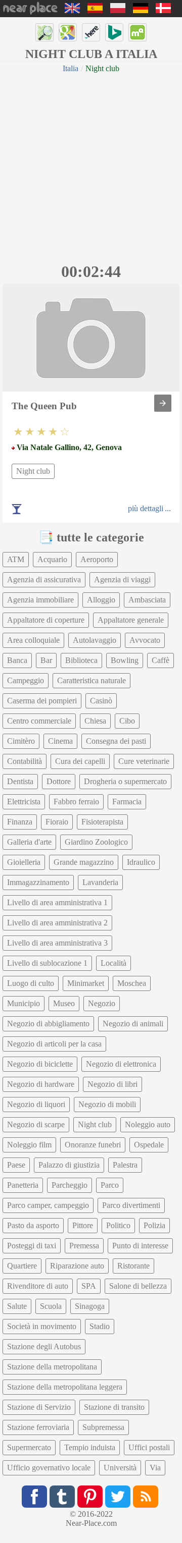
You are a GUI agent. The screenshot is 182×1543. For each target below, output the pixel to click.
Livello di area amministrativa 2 (57, 922)
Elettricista (23, 801)
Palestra (125, 1165)
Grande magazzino (84, 862)
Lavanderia (100, 882)
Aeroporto (96, 559)
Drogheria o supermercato (125, 781)
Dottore (59, 781)
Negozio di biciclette (40, 1064)
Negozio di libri (112, 1084)
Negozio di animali (133, 1023)
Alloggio (101, 599)
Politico (118, 1225)
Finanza (19, 821)
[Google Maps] (68, 32)
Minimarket (85, 983)
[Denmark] (163, 10)
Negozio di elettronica (121, 1064)
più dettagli (145, 508)
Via (155, 1467)
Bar (46, 660)
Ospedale (149, 1144)
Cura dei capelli (80, 761)
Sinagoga (90, 1306)
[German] (140, 10)
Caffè (160, 660)
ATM (15, 559)
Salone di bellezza (138, 1286)
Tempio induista (89, 1447)
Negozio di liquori (36, 1104)
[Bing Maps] (114, 32)
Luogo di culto (30, 983)
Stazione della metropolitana (52, 1366)
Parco (110, 1185)
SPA (88, 1286)
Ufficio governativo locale (48, 1467)
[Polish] (117, 10)
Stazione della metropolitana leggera (64, 1387)
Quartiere (22, 1265)
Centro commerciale (39, 721)
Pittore (82, 1225)
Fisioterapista (102, 821)
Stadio (99, 1326)
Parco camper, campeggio (48, 1205)
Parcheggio (69, 1185)
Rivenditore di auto (37, 1286)
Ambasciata (147, 599)
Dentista (20, 781)
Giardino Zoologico (96, 842)
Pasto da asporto (33, 1225)
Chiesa (95, 721)
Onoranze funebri (93, 1144)
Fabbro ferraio (76, 801)
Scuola (51, 1306)
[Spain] (95, 10)
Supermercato (29, 1447)
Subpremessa (103, 1427)
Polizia (154, 1225)
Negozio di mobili (107, 1104)
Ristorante (133, 1265)
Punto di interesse (140, 1245)
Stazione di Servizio (39, 1407)
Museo (64, 1003)
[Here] (91, 32)
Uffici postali (149, 1447)
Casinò (101, 700)
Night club (33, 471)
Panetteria (22, 1185)
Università (120, 1467)
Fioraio (57, 821)
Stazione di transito (114, 1407)
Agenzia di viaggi (122, 579)
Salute (17, 1306)
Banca (17, 660)
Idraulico (141, 862)
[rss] (145, 1496)
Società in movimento (41, 1326)
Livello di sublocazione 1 (47, 963)
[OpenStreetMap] (44, 32)
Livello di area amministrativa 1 (57, 902)
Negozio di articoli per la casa (54, 1043)
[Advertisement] (91, 166)
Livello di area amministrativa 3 (57, 943)
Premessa (84, 1245)
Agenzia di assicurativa (44, 579)
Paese (16, 1165)
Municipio (23, 1003)
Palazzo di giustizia (69, 1165)
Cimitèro (21, 741)
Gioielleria (23, 862)
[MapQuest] (137, 32)
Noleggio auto (147, 1124)
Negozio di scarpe (36, 1124)
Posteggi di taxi (31, 1245)
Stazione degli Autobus (44, 1346)
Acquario (52, 559)
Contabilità (24, 761)
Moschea (131, 983)
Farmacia (127, 801)
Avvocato (144, 640)
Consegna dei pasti (116, 741)
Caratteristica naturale (91, 680)
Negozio (101, 1003)
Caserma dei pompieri (42, 700)
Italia (70, 68)
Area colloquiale (33, 640)
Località (113, 963)
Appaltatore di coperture (45, 620)
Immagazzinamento (38, 882)
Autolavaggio (94, 640)
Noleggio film (29, 1144)
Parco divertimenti (131, 1205)
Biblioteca (81, 660)
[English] (72, 10)
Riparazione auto (77, 1265)
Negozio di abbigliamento (48, 1023)
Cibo (127, 721)
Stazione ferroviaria (38, 1427)
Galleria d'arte (29, 842)
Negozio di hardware (40, 1084)
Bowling (125, 660)
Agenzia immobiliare (40, 599)
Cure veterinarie (143, 761)
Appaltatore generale (131, 620)
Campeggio (25, 680)
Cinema (60, 741)
